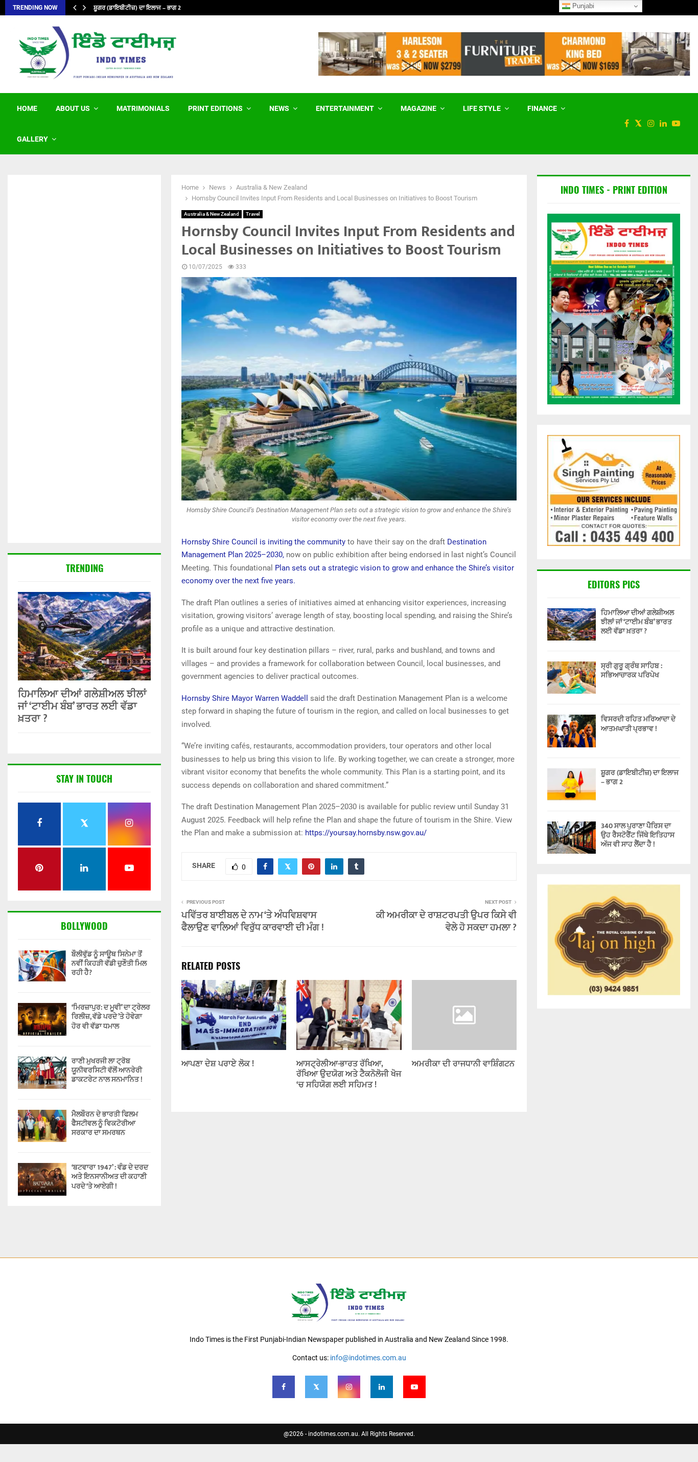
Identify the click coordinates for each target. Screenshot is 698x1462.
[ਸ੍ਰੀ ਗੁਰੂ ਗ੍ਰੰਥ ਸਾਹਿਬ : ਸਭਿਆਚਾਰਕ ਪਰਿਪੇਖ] (571, 677)
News (279, 108)
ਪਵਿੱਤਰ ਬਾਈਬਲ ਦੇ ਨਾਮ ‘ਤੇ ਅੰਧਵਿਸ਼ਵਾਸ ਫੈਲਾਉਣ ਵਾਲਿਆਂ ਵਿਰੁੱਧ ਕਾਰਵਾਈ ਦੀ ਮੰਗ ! (252, 921)
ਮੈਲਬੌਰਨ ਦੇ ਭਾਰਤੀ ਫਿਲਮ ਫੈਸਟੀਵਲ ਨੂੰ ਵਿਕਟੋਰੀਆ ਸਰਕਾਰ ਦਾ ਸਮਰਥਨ (105, 1123)
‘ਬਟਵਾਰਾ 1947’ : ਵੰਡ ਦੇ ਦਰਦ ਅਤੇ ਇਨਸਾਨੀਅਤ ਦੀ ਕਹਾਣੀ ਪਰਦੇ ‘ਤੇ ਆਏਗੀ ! (110, 1176)
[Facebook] (629, 124)
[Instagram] (653, 124)
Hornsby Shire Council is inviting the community (263, 541)
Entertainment (345, 108)
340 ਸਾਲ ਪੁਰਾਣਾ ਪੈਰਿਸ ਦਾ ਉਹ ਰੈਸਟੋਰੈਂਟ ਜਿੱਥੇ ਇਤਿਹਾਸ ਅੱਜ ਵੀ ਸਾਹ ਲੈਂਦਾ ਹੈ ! (637, 835)
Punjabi (582, 6)
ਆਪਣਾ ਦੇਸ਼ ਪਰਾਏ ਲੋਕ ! (217, 1064)
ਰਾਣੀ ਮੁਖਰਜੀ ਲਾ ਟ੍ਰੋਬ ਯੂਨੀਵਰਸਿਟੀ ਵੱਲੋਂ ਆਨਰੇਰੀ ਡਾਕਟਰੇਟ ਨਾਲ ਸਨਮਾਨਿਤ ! (107, 1070)
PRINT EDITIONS (215, 108)
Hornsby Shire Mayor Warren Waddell (244, 698)
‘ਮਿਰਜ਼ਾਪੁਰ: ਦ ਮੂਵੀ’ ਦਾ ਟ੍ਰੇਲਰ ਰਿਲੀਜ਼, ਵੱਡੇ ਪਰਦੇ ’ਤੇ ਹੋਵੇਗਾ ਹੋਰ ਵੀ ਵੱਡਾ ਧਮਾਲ (111, 1016)
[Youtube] (678, 124)
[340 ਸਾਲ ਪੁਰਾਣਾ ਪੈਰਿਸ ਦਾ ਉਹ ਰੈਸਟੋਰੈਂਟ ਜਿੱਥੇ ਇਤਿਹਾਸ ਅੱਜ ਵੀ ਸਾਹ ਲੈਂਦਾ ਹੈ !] (571, 837)
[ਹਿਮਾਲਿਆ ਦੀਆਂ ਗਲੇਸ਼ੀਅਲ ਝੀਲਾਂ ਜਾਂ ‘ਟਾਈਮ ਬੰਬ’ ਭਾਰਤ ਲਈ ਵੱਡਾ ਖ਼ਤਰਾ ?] (84, 636)
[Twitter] (640, 124)
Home (27, 108)
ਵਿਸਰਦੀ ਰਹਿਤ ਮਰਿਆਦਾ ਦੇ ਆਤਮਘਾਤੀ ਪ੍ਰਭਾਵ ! (638, 723)
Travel (253, 214)
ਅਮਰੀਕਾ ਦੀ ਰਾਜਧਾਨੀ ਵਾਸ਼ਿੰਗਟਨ (463, 1064)
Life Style (482, 108)
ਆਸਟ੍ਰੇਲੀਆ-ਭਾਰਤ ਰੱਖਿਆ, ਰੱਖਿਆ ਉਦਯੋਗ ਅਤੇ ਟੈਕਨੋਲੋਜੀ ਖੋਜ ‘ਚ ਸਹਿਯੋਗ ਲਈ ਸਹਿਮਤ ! (348, 1074)
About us (73, 108)
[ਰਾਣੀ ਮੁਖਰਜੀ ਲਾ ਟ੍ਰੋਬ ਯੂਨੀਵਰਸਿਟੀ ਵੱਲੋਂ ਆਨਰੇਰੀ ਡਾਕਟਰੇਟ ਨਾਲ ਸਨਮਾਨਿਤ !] (42, 1073)
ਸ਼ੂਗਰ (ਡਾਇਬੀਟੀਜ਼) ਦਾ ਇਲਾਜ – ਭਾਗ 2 (143, 8)
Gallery (32, 139)
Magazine (418, 108)
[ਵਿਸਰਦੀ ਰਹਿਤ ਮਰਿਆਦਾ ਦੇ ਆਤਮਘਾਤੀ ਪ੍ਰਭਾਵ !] (571, 731)
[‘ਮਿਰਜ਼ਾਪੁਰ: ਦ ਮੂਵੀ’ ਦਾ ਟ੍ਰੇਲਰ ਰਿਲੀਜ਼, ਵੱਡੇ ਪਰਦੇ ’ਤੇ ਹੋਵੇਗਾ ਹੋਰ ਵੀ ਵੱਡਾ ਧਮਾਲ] (42, 1019)
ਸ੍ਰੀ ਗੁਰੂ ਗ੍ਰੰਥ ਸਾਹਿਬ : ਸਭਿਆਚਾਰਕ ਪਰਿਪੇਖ (631, 670)
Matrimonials (143, 108)
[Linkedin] (666, 124)
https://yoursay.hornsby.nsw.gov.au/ (366, 832)
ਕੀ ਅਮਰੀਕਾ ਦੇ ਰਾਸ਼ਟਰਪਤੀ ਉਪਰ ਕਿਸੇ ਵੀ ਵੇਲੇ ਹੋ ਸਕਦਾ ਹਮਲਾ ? (446, 921)
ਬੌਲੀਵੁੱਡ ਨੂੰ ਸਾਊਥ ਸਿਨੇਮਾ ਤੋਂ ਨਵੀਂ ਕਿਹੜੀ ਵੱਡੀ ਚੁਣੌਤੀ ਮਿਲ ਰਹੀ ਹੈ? (109, 963)
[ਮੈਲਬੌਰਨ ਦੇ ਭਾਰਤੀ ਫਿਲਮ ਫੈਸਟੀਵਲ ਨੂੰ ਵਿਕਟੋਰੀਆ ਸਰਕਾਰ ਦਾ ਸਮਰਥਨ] (42, 1126)
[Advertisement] (84, 360)
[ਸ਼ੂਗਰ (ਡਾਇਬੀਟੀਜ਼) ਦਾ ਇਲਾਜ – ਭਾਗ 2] (571, 784)
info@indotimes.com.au (368, 1358)
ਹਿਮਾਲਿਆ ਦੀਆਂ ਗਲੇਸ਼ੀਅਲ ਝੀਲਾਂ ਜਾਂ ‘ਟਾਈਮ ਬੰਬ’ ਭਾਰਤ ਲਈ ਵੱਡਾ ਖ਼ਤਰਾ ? (82, 706)
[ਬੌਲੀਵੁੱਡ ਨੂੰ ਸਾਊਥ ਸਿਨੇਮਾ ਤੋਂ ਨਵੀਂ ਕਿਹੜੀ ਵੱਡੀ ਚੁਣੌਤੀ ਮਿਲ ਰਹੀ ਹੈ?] (42, 966)
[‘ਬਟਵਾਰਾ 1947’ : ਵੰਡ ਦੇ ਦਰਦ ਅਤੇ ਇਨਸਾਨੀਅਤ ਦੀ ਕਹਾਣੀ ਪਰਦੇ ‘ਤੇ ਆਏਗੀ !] (42, 1179)
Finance (542, 108)
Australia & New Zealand (211, 214)
